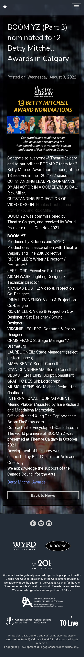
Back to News (43, 495)
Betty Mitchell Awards (26, 482)
